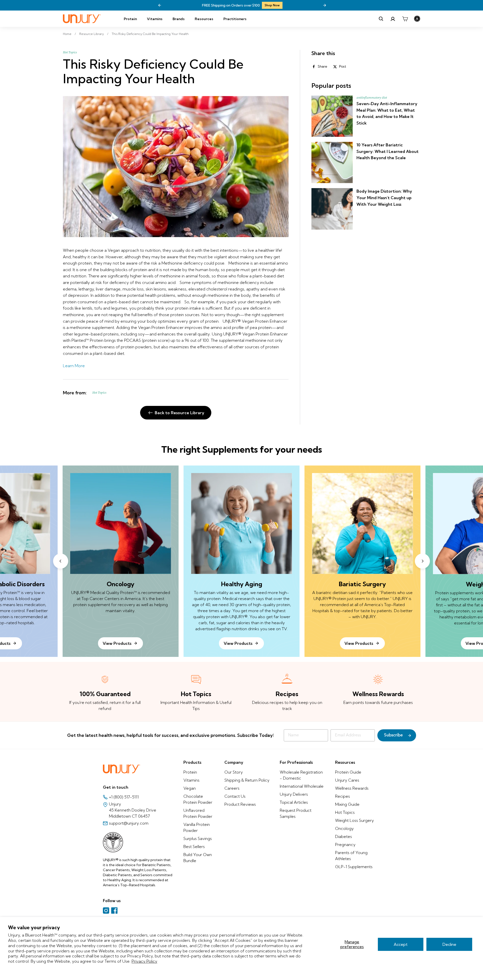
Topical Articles (294, 802)
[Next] (324, 5)
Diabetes (343, 836)
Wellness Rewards (352, 788)
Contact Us (235, 796)
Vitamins (155, 19)
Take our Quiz (268, 5)
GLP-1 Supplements (354, 866)
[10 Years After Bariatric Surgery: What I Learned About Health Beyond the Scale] (332, 162)
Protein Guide (348, 772)
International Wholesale (302, 786)
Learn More (74, 365)
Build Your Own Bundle (197, 857)
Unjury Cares (347, 780)
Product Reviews (240, 804)
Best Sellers (194, 846)
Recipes (342, 796)
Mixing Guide (347, 804)
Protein (130, 19)
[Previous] (159, 5)
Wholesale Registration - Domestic (301, 775)
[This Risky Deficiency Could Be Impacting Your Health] (176, 166)
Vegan (189, 788)
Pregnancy (345, 844)
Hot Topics (70, 52)
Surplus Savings (197, 838)
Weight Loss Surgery (354, 820)
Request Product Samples (295, 813)
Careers (231, 788)
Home (67, 34)
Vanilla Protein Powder (196, 827)
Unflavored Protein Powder (197, 813)
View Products (238, 643)
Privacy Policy (144, 961)
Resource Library (91, 34)
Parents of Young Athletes (351, 855)
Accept (401, 944)
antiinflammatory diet (371, 98)
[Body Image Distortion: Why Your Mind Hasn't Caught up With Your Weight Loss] (332, 208)
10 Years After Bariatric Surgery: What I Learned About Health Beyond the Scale (387, 151)
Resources (204, 19)
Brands (179, 19)
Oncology (344, 828)
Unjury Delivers (294, 794)
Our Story (233, 772)
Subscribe (393, 735)
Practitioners (235, 19)
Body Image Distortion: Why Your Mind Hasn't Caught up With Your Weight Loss (384, 197)
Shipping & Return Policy (246, 780)
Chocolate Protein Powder (197, 799)
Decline (449, 944)
